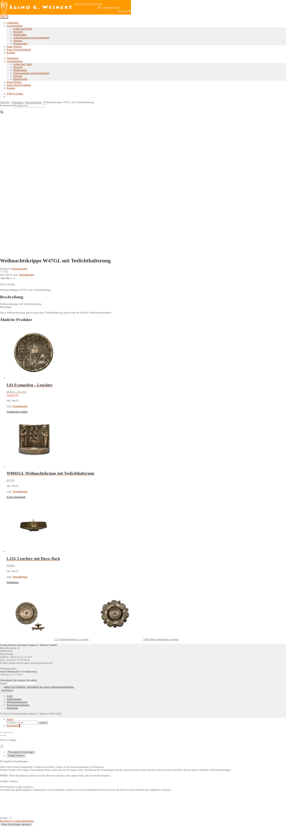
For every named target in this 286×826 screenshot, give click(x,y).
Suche (10, 719)
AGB (9, 696)
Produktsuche (7, 105)
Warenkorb (13, 725)
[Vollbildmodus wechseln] (4, 732)
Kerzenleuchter (33, 102)
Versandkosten (26, 274)
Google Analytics (16, 755)
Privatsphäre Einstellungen (21, 752)
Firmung (17, 40)
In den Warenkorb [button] (16, 497)
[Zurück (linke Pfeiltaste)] (1, 735)
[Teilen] (8, 732)
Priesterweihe (20, 43)
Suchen (43, 722)
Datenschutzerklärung (18, 705)
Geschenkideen (15, 25)
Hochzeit (18, 31)
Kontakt (11, 52)
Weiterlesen (13, 582)
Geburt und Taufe (22, 28)
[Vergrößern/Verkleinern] (1, 732)
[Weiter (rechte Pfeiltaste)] (4, 735)
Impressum (12, 708)
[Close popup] (1, 746)
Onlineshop (13, 22)
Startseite (4, 102)
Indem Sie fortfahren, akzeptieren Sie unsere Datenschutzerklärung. (39, 687)
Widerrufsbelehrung (17, 702)
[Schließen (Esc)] (11, 732)
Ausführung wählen (17, 411)
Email (3, 683)
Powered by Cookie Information (17, 821)
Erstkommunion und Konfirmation (31, 37)
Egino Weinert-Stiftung (19, 49)
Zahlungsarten (14, 699)
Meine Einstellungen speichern (16, 824)
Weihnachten (20, 34)
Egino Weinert (14, 46)
